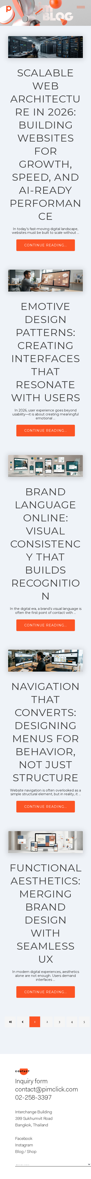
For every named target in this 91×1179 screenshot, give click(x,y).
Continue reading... (45, 245)
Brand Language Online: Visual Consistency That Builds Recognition (45, 543)
